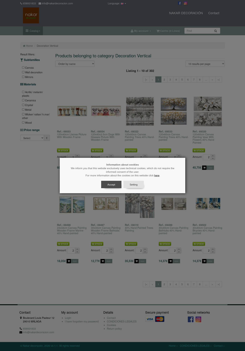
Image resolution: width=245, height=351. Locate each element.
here (156, 175)
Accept (111, 184)
